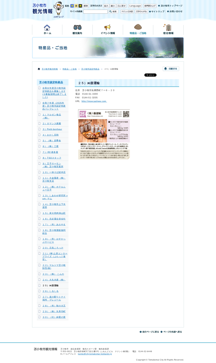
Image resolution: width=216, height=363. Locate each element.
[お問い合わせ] (173, 12)
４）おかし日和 (50, 135)
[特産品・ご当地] (138, 29)
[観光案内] (77, 29)
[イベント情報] (108, 29)
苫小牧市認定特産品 (90, 69)
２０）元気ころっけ (52, 248)
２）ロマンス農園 (51, 123)
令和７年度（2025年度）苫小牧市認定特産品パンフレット (54, 106)
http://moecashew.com (94, 101)
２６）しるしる (50, 291)
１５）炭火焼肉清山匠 (54, 213)
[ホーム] (47, 29)
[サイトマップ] (156, 12)
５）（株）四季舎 (51, 140)
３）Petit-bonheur (52, 129)
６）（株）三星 (50, 146)
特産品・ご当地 (70, 69)
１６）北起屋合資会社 (54, 219)
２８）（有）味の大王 (54, 306)
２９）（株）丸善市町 (54, 311)
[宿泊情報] (168, 29)
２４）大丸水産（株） (54, 280)
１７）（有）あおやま (54, 224)
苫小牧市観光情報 (50, 69)
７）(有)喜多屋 (50, 152)
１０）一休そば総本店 (54, 172)
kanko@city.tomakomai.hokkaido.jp (95, 354)
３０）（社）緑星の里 (54, 317)
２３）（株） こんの (53, 274)
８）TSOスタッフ (51, 158)
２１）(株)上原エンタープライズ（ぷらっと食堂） (55, 256)
